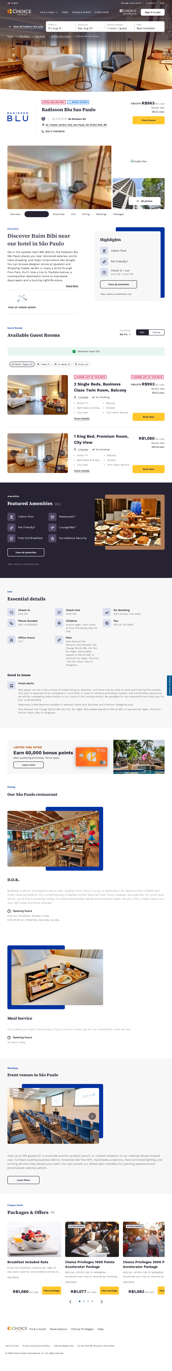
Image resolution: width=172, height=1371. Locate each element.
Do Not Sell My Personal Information (96, 1346)
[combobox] (48, 12)
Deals (65, 12)
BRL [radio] (142, 332)
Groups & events (81, 12)
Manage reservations (131, 3)
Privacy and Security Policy (36, 1346)
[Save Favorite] (43, 119)
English (14, 3)
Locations (150, 3)
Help (162, 3)
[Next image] (154, 522)
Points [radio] (156, 332)
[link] (28, 764)
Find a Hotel (37, 1329)
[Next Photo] (61, 394)
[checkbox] (22, 364)
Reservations (58, 1329)
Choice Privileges (82, 1329)
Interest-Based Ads (63, 1346)
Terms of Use (11, 1346)
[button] (169, 686)
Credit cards (102, 12)
